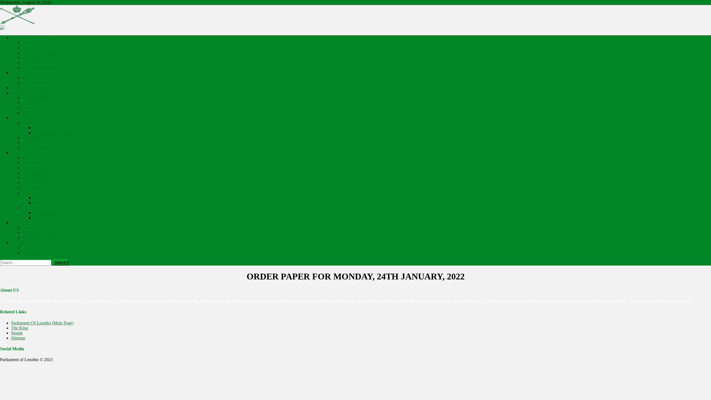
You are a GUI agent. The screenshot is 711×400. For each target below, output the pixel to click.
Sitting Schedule (36, 147)
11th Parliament (35, 77)
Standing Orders (36, 177)
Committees (21, 117)
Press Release (45, 197)
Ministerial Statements (41, 182)
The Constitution (37, 172)
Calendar (30, 247)
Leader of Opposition (41, 57)
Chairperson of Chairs (41, 67)
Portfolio (41, 127)
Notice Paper (33, 102)
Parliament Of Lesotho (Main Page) (42, 323)
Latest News (44, 202)
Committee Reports (39, 167)
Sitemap (18, 338)
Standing (30, 122)
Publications (21, 152)
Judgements (32, 187)
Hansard (29, 162)
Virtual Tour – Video (40, 232)
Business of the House (30, 92)
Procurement (44, 212)
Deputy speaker (36, 47)
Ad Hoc (29, 142)
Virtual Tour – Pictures (42, 227)
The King (19, 328)
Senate (17, 333)
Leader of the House (40, 52)
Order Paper (33, 107)
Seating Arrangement (40, 237)
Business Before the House (46, 97)
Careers (40, 217)
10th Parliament (36, 82)
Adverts (29, 207)
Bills (26, 157)
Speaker (29, 42)
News (27, 192)
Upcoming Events (38, 252)
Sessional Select (36, 137)
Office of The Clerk (28, 87)
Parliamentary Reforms (53, 132)
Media (16, 222)
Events (17, 242)
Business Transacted (40, 112)
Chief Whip (32, 62)
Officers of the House (30, 37)
